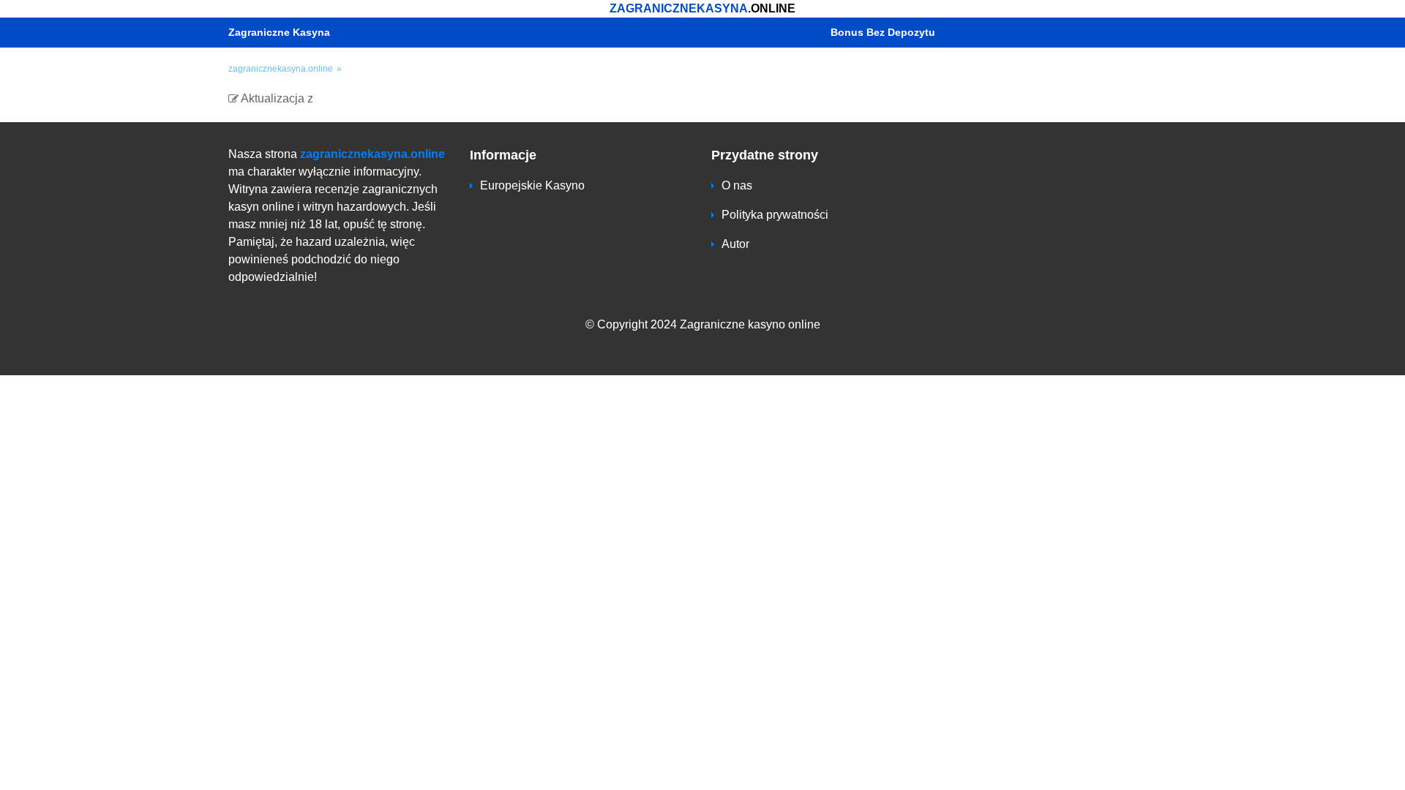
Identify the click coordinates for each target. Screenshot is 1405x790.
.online (702, 8)
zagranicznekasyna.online (372, 154)
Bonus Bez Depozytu (883, 32)
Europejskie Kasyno (532, 185)
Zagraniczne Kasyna (279, 32)
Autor (735, 244)
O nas (737, 185)
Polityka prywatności (775, 214)
